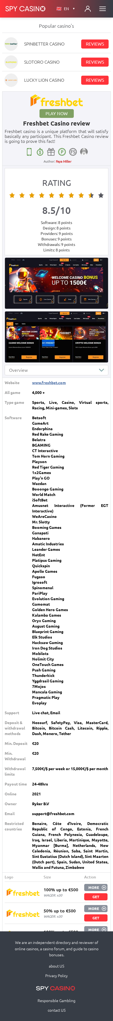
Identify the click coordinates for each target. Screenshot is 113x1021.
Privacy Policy (56, 976)
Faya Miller (64, 161)
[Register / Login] (88, 9)
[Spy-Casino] (25, 9)
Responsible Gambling (56, 1001)
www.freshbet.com (49, 383)
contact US (57, 1010)
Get (95, 897)
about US (56, 966)
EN (69, 9)
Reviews (95, 43)
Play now (57, 113)
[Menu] (103, 9)
